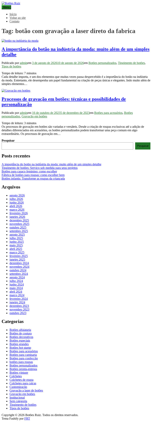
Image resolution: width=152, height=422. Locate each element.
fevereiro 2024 (19, 298)
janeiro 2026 (17, 216)
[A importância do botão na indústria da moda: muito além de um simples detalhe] (20, 40)
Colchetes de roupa (21, 379)
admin (24, 63)
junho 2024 (17, 284)
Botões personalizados (102, 63)
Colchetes (16, 376)
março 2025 (17, 252)
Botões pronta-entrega (23, 369)
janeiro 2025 (17, 259)
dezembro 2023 (19, 306)
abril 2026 (16, 206)
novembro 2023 (19, 309)
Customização (18, 387)
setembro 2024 (19, 273)
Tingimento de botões (131, 63)
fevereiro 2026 (19, 213)
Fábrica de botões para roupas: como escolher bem (33, 175)
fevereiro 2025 (19, 256)
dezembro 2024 (19, 263)
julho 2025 (16, 238)
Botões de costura (21, 333)
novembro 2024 (19, 266)
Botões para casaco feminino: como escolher (29, 171)
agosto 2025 (17, 234)
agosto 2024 (17, 277)
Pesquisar (8, 140)
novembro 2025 (19, 224)
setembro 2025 (19, 231)
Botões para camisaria (23, 354)
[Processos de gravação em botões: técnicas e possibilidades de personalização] (16, 90)
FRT (27, 418)
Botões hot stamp (20, 347)
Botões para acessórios (108, 112)
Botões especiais (20, 340)
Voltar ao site (18, 17)
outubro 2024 (18, 270)
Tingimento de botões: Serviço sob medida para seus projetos (40, 168)
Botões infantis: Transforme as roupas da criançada (33, 178)
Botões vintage (19, 372)
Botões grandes (19, 344)
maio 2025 (16, 245)
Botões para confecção (24, 358)
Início (13, 14)
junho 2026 (17, 202)
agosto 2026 (17, 195)
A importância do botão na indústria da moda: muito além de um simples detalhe (51, 164)
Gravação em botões (34, 116)
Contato (14, 21)
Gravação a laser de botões (26, 390)
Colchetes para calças (23, 383)
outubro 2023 (18, 313)
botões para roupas (21, 362)
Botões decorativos (21, 337)
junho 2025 (17, 241)
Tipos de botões (11, 66)
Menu (6, 7)
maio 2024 (16, 288)
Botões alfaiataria (20, 330)
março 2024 (17, 295)
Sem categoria (18, 401)
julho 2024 (16, 281)
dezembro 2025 (19, 220)
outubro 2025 (18, 227)
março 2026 (17, 209)
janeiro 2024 (17, 302)
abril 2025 (16, 249)
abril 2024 (16, 291)
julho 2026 (16, 199)
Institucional (17, 397)
